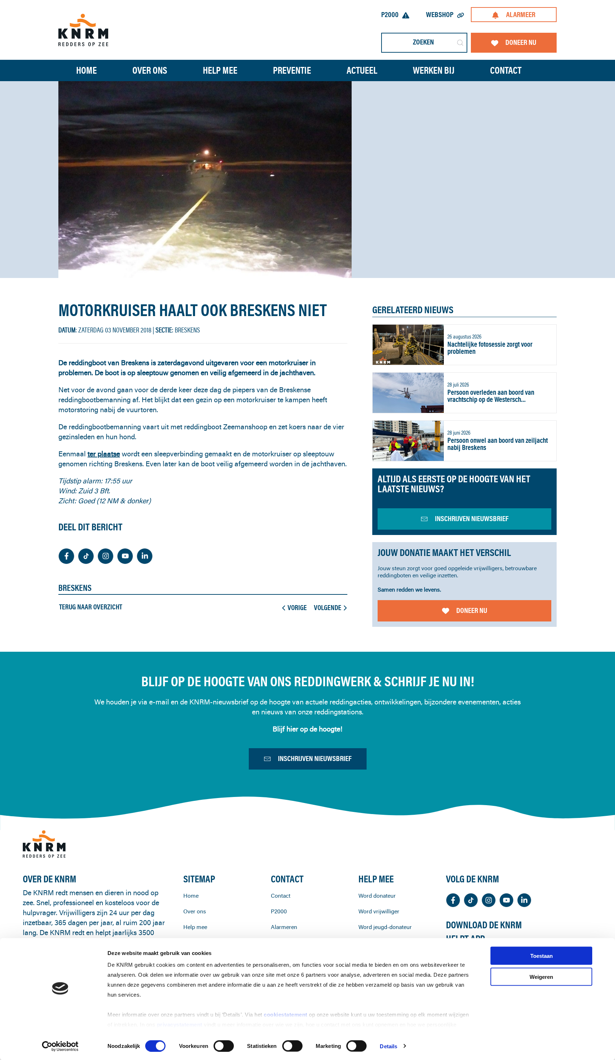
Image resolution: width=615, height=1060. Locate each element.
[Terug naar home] (83, 30)
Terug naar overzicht (90, 607)
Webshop (439, 14)
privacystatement (180, 1025)
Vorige (297, 607)
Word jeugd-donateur (385, 927)
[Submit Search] (460, 43)
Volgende (327, 607)
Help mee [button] (220, 70)
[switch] (224, 1045)
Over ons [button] (149, 70)
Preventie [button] (292, 70)
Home (86, 70)
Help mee (195, 927)
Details (388, 1046)
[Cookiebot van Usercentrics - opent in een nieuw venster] (60, 1046)
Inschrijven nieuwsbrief (315, 758)
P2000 (390, 14)
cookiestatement (286, 1015)
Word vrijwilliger (378, 911)
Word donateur (377, 895)
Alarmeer (520, 14)
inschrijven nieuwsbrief (472, 518)
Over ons (194, 911)
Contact (505, 70)
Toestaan (541, 956)
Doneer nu (520, 42)
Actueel (362, 70)
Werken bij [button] (433, 70)
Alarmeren (284, 927)
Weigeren (541, 977)
